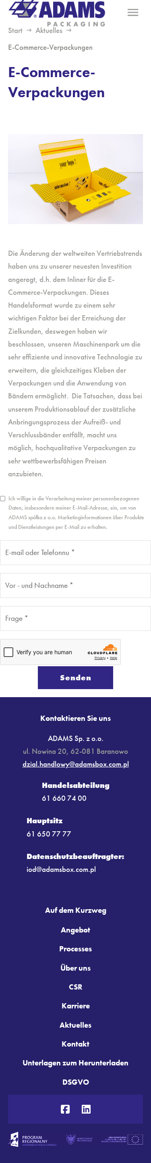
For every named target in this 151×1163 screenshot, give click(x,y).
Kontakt (75, 1044)
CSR (76, 987)
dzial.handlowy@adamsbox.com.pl (76, 764)
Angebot (75, 930)
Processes (75, 949)
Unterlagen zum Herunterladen (75, 1063)
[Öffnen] (133, 12)
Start (15, 30)
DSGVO (75, 1082)
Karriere (76, 1006)
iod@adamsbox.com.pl (61, 869)
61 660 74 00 (64, 798)
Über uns (75, 968)
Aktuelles (48, 30)
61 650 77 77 (49, 834)
